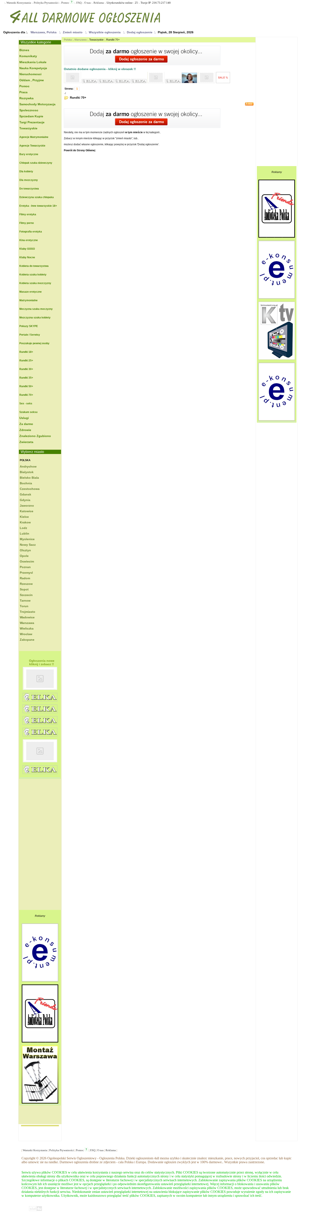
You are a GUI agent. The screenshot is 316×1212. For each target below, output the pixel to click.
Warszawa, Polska (44, 32)
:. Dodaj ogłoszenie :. (139, 32)
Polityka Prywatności (46, 2)
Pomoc (65, 2)
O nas (87, 2)
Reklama (99, 2)
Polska (25, 460)
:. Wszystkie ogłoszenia (103, 32)
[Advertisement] (36, 845)
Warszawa (80, 39)
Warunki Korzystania (18, 2)
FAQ (78, 2)
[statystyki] (35, 1210)
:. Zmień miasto (71, 32)
